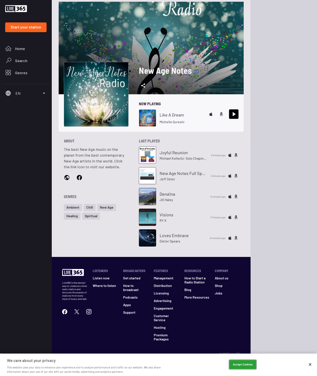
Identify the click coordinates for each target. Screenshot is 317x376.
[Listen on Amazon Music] (221, 114)
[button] (73, 207)
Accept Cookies (243, 364)
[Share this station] (143, 85)
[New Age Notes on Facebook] (79, 177)
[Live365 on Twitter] (77, 312)
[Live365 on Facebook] (65, 312)
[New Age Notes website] (66, 178)
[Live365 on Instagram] (89, 312)
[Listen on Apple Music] (210, 114)
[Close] (310, 364)
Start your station (26, 27)
